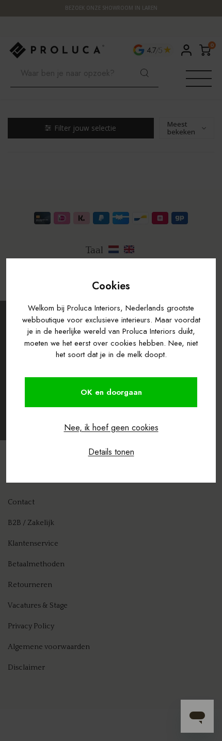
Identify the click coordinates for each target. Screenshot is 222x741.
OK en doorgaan (111, 392)
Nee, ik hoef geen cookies (111, 428)
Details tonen (111, 452)
